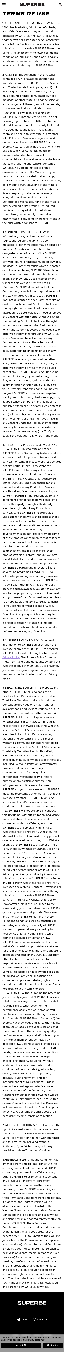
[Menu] (4, 4)
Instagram (41, 1320)
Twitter (25, 1320)
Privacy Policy (11, 657)
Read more (40, 1340)
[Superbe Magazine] (32, 4)
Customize (52, 1345)
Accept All (21, 1345)
